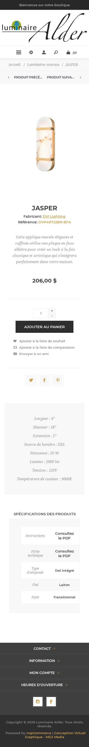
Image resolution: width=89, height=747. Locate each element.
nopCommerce (38, 733)
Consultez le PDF (64, 535)
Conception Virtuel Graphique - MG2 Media (55, 735)
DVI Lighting (54, 216)
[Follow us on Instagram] (38, 701)
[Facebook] (51, 701)
